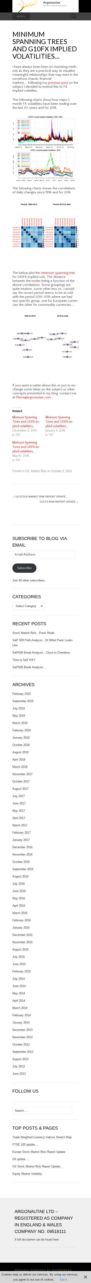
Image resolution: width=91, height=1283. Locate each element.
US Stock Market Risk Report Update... (37, 1166)
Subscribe (24, 568)
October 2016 (21, 861)
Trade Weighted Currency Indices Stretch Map (42, 1137)
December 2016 (22, 847)
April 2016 (18, 905)
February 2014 (21, 1015)
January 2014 (21, 1022)
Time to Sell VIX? (23, 660)
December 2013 (22, 1029)
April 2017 (18, 818)
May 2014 (18, 993)
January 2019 (21, 737)
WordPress (62, 1270)
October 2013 (21, 1044)
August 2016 (20, 876)
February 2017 (21, 832)
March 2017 (19, 825)
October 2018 (21, 745)
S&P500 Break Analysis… (29, 667)
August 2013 (20, 1059)
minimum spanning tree (58, 273)
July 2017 (18, 796)
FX (27, 471)
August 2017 (20, 788)
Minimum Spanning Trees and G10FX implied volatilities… (26, 422)
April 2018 (18, 759)
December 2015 (22, 935)
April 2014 (18, 1000)
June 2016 (19, 891)
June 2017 (19, 803)
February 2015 (21, 971)
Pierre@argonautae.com (33, 397)
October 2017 (21, 781)
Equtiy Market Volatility (27, 1173)
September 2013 (22, 1051)
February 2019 (21, 730)
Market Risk (38, 471)
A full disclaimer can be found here (37, 1239)
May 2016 (18, 898)
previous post (58, 83)
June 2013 (19, 1073)
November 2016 (22, 854)
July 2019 (18, 708)
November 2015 (22, 942)
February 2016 (21, 920)
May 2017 (18, 810)
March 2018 (19, 766)
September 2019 (22, 701)
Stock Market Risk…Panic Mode (33, 633)
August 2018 (20, 752)
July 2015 (18, 956)
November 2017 (22, 774)
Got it (63, 1279)
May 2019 (18, 715)
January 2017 (21, 840)
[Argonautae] (45, 6)
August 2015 (20, 949)
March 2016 (19, 913)
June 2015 (19, 964)
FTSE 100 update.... (25, 1144)
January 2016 (21, 927)
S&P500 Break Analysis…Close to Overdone (41, 652)
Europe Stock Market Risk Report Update (38, 1151)
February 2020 (21, 693)
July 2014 (18, 978)
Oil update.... (20, 1159)
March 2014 (19, 1008)
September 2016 (22, 869)
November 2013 (22, 1037)
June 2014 (19, 986)
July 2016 (18, 883)
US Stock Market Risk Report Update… (40, 496)
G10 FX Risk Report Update (59, 501)
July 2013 (18, 1066)
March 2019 (19, 723)
